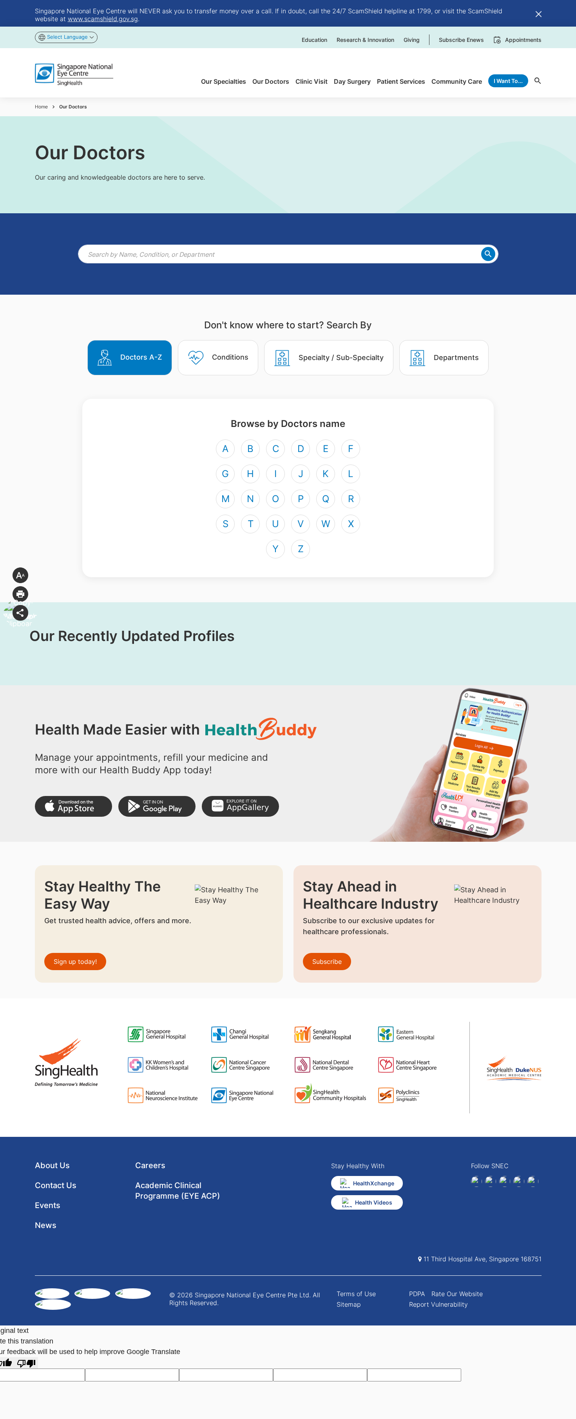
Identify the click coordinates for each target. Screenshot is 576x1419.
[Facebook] (476, 1181)
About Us (52, 1165)
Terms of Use (356, 1294)
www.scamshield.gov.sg (103, 19)
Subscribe (327, 961)
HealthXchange (373, 1183)
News (45, 1225)
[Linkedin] (490, 1181)
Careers (150, 1165)
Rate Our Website (457, 1294)
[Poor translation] (26, 1363)
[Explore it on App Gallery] (240, 806)
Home (41, 107)
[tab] (129, 357)
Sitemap (349, 1304)
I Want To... (508, 80)
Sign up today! (75, 961)
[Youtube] (532, 1181)
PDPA (417, 1294)
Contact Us (55, 1185)
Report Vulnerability (438, 1304)
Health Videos (373, 1202)
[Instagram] (504, 1181)
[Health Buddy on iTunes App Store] (73, 806)
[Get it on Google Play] (157, 806)
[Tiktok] (518, 1181)
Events (47, 1205)
